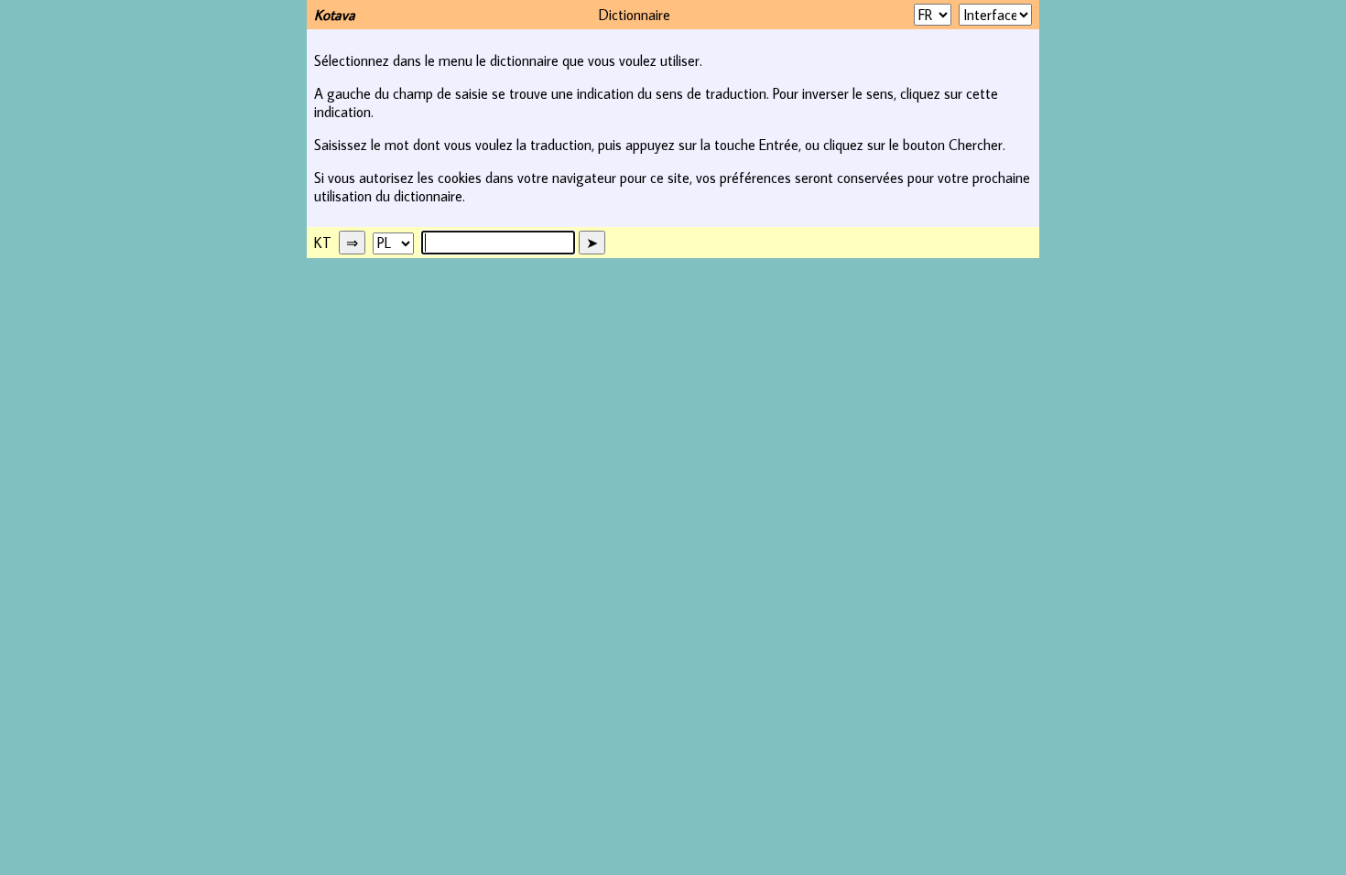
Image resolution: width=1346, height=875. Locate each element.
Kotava (334, 14)
